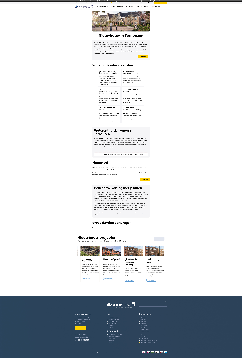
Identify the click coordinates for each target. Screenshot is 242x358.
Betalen (111, 342)
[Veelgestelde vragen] (108, 336)
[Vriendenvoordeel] (76, 321)
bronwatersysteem (107, 213)
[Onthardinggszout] (108, 321)
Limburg (143, 327)
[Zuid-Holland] (140, 338)
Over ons (111, 325)
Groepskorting (80, 323)
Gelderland (144, 323)
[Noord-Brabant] (140, 329)
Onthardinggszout (113, 321)
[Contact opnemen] (76, 334)
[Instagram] (165, 301)
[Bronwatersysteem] (108, 319)
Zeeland (143, 336)
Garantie (111, 340)
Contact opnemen (81, 334)
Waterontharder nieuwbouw (84, 317)
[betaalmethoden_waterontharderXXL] (154, 352)
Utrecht (143, 334)
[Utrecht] (140, 334)
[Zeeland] (140, 336)
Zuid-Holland (144, 338)
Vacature (111, 327)
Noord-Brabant (145, 329)
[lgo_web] (84, 6)
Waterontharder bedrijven (83, 319)
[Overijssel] (140, 333)
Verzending (112, 338)
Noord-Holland (145, 331)
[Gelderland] (140, 323)
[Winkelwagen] (165, 6)
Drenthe (143, 317)
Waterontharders (113, 317)
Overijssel (143, 333)
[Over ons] (108, 325)
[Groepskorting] (76, 323)
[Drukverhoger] (108, 323)
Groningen (144, 325)
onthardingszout (141, 213)
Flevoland (143, 319)
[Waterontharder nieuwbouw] (76, 317)
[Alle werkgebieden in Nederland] (140, 340)
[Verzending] (108, 338)
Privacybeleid (110, 352)
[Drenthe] (140, 317)
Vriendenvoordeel (81, 321)
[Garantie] (108, 340)
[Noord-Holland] (140, 331)
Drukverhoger (112, 323)
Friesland (143, 321)
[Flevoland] (140, 319)
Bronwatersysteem (114, 319)
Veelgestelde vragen (114, 336)
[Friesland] (140, 321)
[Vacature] (108, 327)
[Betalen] (108, 342)
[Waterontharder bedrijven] (76, 319)
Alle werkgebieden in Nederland (149, 340)
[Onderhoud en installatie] (108, 334)
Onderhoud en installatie (115, 334)
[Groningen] (140, 325)
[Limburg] (140, 327)
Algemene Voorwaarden (101, 352)
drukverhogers (122, 213)
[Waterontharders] (108, 317)
